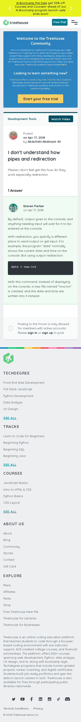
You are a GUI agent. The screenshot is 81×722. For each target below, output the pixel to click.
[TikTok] (58, 699)
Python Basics (13, 496)
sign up (47, 332)
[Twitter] (13, 699)
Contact (8, 559)
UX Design (10, 409)
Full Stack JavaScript (17, 389)
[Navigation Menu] (74, 22)
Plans (7, 585)
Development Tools (22, 119)
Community (11, 546)
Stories (8, 553)
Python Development (18, 396)
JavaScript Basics (15, 483)
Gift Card (9, 566)
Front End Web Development (23, 382)
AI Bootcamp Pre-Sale (31, 3)
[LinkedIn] (40, 699)
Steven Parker (33, 206)
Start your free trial (40, 99)
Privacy (38, 708)
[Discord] (67, 699)
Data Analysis (12, 402)
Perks (7, 598)
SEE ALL (10, 418)
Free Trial (60, 22)
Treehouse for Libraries (19, 618)
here (63, 64)
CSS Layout (11, 502)
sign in (32, 332)
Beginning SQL (14, 449)
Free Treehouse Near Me (20, 611)
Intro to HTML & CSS (17, 489)
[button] (10, 8)
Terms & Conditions (16, 708)
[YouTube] (22, 699)
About (7, 533)
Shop (7, 605)
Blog (6, 540)
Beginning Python (16, 442)
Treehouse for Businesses (21, 625)
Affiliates (9, 592)
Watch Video (60, 119)
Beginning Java (14, 456)
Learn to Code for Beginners (23, 436)
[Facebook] (31, 699)
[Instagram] (49, 699)
